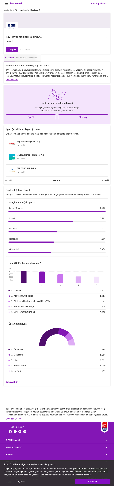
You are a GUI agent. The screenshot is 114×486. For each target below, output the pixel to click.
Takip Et (12, 49)
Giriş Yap (83, 117)
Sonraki (105, 180)
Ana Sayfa (8, 10)
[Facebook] (10, 431)
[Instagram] (19, 431)
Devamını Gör (12, 79)
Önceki (8, 180)
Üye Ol (31, 117)
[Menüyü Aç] (6, 3)
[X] (15, 431)
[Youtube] (24, 431)
